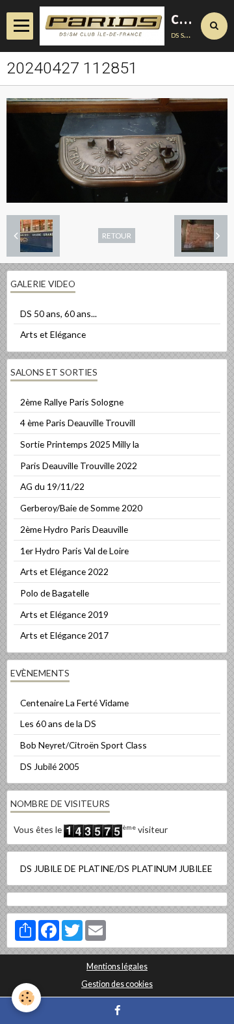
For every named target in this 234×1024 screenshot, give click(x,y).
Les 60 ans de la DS (58, 723)
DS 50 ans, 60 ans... (58, 313)
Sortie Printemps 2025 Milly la (79, 444)
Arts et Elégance (53, 334)
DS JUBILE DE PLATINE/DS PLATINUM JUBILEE (116, 868)
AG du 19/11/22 (52, 486)
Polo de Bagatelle (54, 592)
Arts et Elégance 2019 (64, 614)
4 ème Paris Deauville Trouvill (77, 422)
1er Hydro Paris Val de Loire (74, 550)
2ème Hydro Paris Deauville (74, 529)
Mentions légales (117, 966)
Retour (116, 235)
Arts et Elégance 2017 (64, 635)
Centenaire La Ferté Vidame (74, 702)
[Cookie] (26, 997)
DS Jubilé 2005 (49, 766)
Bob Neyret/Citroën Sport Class (83, 744)
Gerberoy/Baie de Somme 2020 (81, 507)
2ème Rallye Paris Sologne (72, 401)
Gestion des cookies (117, 984)
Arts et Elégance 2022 (64, 571)
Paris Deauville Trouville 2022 (78, 465)
